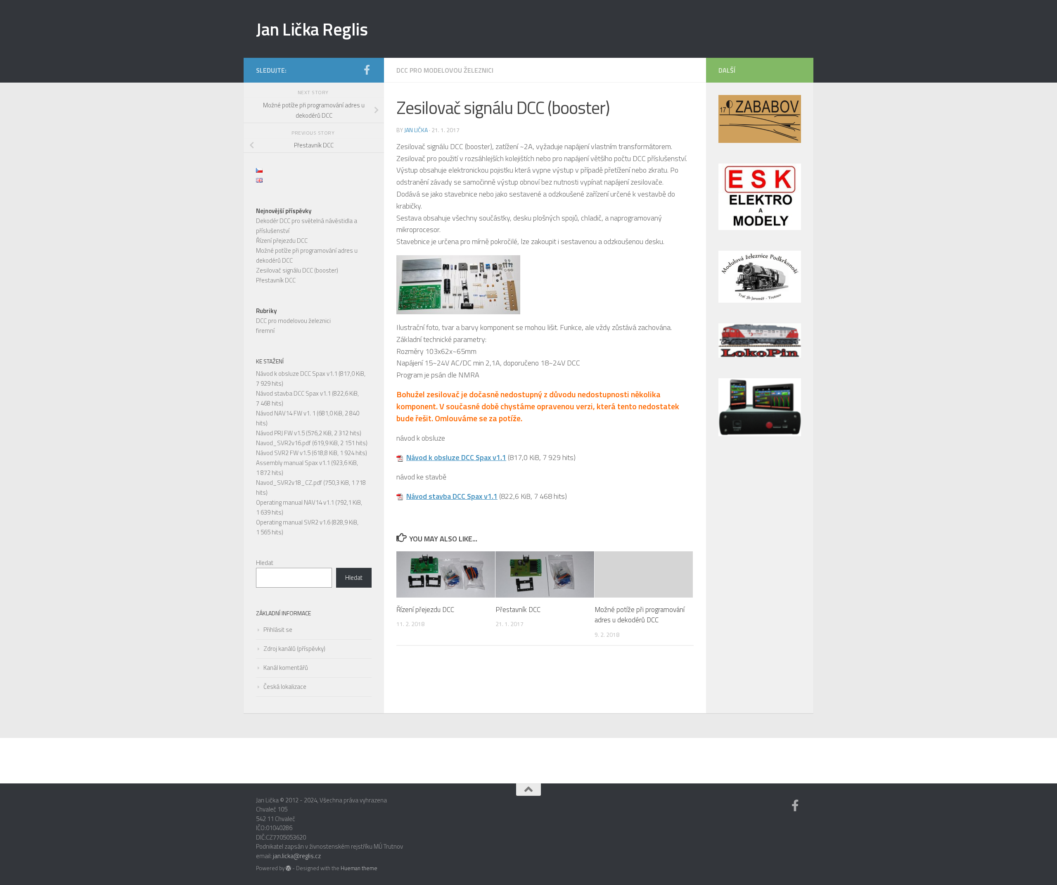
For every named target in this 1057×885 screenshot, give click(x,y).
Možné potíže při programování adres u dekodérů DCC (640, 614)
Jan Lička (416, 130)
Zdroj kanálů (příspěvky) (294, 648)
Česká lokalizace (284, 686)
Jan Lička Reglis (311, 29)
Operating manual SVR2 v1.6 (293, 522)
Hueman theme (359, 868)
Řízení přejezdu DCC (425, 609)
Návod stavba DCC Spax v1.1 (452, 496)
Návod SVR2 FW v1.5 (283, 453)
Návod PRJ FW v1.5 (280, 433)
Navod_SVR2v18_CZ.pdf (289, 482)
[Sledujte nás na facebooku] (367, 70)
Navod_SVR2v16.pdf (283, 443)
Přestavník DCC (517, 609)
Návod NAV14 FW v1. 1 (285, 413)
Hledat (264, 562)
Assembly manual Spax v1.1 (293, 462)
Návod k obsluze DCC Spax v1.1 (456, 457)
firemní (265, 330)
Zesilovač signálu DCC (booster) (297, 270)
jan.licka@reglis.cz (297, 856)
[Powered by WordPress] (288, 868)
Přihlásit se (277, 629)
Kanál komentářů (285, 667)
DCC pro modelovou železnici (444, 70)
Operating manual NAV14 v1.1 (295, 502)
